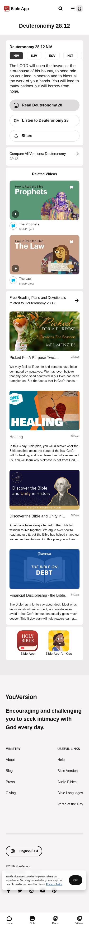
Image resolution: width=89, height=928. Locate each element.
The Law (29, 278)
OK (75, 880)
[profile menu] (76, 8)
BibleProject (26, 229)
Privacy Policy (54, 884)
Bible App (28, 653)
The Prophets (33, 224)
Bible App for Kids (59, 653)
